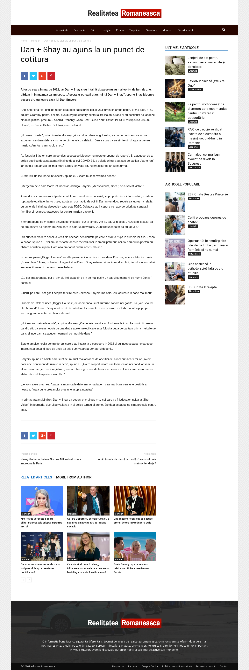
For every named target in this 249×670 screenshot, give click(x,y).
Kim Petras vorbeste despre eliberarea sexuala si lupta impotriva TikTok (41, 522)
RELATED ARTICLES (36, 477)
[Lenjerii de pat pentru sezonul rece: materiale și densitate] (175, 65)
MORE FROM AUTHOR (73, 477)
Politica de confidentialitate (177, 666)
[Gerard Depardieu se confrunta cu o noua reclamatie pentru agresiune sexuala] (88, 501)
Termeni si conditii (206, 666)
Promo (120, 30)
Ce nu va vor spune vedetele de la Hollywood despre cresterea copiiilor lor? (40, 568)
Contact (224, 666)
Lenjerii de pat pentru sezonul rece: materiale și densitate (206, 62)
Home (24, 40)
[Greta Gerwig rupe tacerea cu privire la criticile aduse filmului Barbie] (135, 546)
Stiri (93, 30)
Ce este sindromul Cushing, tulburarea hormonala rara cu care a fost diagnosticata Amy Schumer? (88, 568)
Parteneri (133, 666)
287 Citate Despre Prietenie (208, 194)
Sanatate (151, 30)
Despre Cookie (150, 666)
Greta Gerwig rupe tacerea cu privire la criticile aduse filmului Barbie (131, 568)
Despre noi (118, 666)
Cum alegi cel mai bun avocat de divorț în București (204, 159)
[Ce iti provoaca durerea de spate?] (175, 225)
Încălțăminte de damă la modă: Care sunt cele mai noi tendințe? (126, 461)
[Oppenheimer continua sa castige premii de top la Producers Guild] (135, 501)
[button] (223, 30)
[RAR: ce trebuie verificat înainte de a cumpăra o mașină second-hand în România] (175, 137)
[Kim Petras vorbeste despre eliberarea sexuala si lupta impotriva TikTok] (42, 501)
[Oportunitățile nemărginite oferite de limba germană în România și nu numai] (175, 248)
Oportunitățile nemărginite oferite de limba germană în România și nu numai (208, 245)
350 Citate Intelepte (202, 287)
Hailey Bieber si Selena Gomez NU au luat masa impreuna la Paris (51, 461)
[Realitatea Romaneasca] (124, 13)
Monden (168, 30)
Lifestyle (106, 30)
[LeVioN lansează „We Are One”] (175, 88)
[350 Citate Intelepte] (175, 294)
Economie (79, 30)
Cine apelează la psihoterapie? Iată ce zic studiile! (205, 268)
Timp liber (135, 30)
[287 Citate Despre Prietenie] (175, 202)
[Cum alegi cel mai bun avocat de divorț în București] (175, 162)
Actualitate (62, 30)
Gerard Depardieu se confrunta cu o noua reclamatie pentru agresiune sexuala (88, 522)
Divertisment (185, 30)
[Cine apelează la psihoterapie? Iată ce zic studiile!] (175, 271)
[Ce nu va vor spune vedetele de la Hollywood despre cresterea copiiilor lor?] (42, 546)
